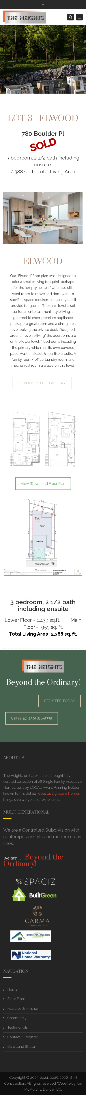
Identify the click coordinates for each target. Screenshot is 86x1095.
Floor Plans (16, 999)
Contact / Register (22, 1037)
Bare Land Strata (21, 1046)
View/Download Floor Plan (43, 484)
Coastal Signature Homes (59, 793)
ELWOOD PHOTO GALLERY (42, 383)
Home (8, 82)
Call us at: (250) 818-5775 (31, 718)
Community (16, 1018)
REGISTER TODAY (59, 701)
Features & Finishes (23, 1008)
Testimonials (17, 1027)
